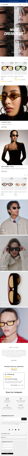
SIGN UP (24, 418)
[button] (23, 4)
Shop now (14, 52)
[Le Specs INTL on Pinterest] (18, 429)
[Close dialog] (26, 441)
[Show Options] (11, 448)
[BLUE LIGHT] (14, 325)
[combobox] (6, 448)
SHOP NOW (4, 171)
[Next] (27, 60)
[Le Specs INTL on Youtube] (15, 429)
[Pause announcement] (26, 1)
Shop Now (4, 232)
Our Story (14, 360)
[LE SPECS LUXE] (14, 103)
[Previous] (24, 60)
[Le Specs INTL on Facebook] (12, 429)
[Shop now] (14, 31)
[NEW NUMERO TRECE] (14, 147)
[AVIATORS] (14, 289)
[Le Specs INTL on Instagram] (9, 429)
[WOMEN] (14, 253)
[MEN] (14, 217)
